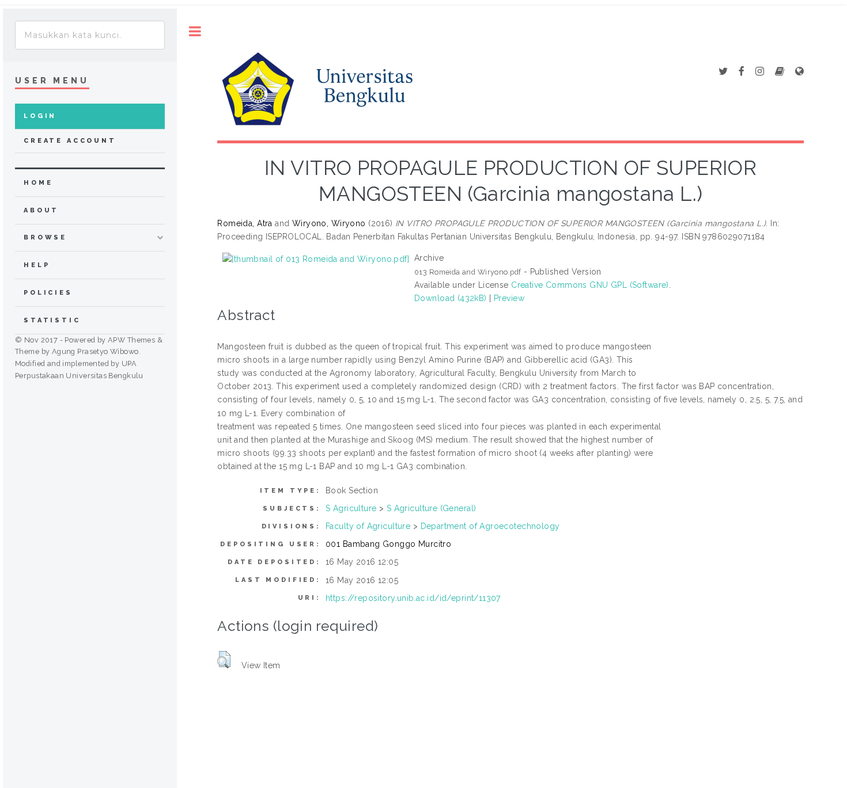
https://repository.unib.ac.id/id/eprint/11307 (413, 598)
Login (40, 116)
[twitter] (723, 72)
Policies (48, 292)
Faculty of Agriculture (368, 526)
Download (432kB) (450, 298)
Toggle (195, 31)
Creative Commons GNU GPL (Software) (590, 285)
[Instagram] (759, 72)
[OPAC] (779, 72)
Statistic (52, 320)
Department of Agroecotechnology (490, 526)
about (41, 210)
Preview (509, 298)
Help (37, 265)
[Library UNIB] (799, 72)
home (38, 182)
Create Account (70, 140)
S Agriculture (351, 508)
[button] (223, 659)
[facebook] (741, 72)
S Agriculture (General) (432, 508)
